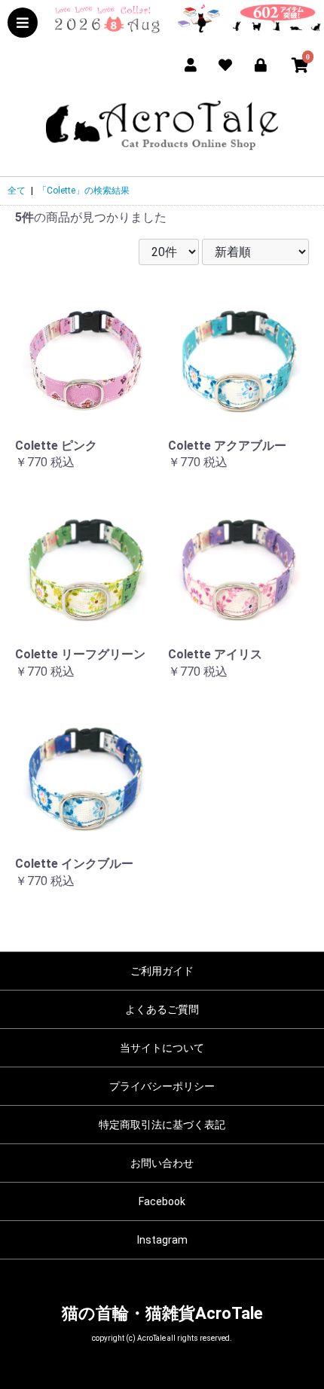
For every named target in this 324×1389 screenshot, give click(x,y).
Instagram (162, 1240)
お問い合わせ (162, 1163)
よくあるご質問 (162, 1009)
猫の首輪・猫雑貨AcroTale (162, 1313)
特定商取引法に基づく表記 (162, 1125)
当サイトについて (162, 1048)
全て (17, 190)
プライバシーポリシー (162, 1086)
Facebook (162, 1201)
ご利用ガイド (162, 971)
